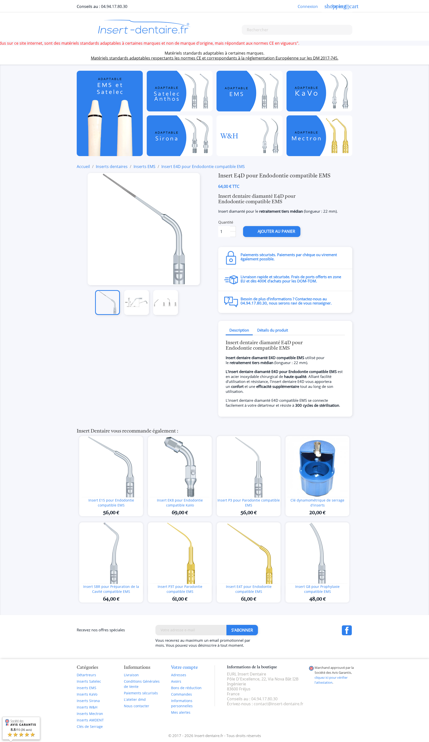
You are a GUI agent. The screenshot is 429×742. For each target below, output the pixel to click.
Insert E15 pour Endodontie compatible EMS (111, 502)
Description (239, 330)
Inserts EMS (86, 687)
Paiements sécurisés (141, 693)
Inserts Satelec (89, 681)
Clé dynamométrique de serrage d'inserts (317, 502)
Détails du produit (272, 330)
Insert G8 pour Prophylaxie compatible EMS (317, 589)
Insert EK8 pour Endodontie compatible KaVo (180, 502)
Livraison (131, 675)
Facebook (347, 630)
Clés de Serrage (90, 726)
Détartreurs (86, 675)
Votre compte (184, 667)
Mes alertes (180, 712)
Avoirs (176, 681)
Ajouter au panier (272, 231)
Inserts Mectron (90, 713)
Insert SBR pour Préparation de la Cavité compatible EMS (111, 589)
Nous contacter (136, 706)
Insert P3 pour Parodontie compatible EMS (248, 502)
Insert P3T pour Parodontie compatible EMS (180, 589)
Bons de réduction (186, 687)
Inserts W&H (87, 707)
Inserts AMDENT (90, 720)
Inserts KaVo (87, 694)
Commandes (181, 694)
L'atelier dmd (135, 699)
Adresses (178, 675)
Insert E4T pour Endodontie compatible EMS (249, 589)
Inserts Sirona (88, 700)
